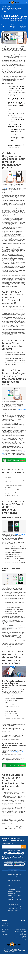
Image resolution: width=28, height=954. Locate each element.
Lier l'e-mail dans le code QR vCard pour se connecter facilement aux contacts (18, 132)
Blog (9, 6)
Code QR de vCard (12, 690)
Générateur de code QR (17, 476)
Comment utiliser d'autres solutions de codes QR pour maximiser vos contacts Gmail (16, 126)
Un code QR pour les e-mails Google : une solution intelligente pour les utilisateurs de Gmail (16, 103)
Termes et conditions (21, 929)
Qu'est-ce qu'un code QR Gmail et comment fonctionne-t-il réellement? (16, 94)
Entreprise (5, 928)
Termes (23, 928)
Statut (3, 931)
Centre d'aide (5, 925)
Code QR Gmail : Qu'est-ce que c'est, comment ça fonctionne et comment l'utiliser (12, 9)
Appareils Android (20, 534)
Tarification (5, 934)
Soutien (23, 920)
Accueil (4, 6)
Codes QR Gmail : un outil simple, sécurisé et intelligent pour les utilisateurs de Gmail (16, 145)
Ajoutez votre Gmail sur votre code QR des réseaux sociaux (18, 138)
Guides (4, 920)
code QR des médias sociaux (15, 751)
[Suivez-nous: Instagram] (14, 853)
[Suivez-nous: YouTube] (10, 853)
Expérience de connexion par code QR (14, 202)
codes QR (4, 188)
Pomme (14, 627)
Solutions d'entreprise (7, 933)
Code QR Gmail (22, 409)
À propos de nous (6, 929)
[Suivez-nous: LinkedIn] (6, 853)
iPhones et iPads (20, 587)
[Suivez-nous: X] (22, 853)
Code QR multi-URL (12, 878)
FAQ (3, 922)
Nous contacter (6, 923)
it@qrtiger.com (22, 922)
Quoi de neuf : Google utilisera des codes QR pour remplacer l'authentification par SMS (16, 88)
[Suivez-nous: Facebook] (18, 853)
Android (9, 627)
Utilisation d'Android (16, 117)
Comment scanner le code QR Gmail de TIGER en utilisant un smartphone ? (16, 113)
